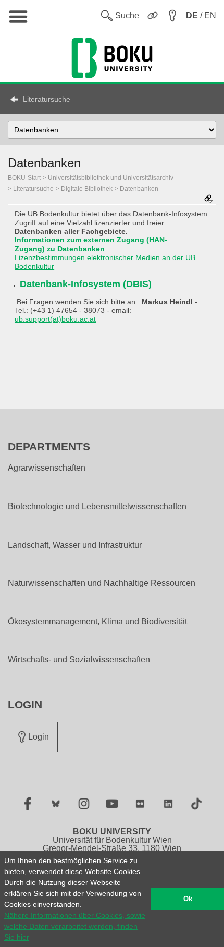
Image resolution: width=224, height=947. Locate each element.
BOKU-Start (24, 177)
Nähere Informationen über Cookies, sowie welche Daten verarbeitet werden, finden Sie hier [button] (74, 926)
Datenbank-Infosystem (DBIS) (86, 284)
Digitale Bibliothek (87, 188)
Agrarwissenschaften (46, 468)
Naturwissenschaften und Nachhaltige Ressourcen (101, 583)
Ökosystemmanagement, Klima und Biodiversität (97, 622)
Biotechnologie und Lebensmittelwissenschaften (97, 506)
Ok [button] (187, 899)
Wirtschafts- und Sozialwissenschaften (79, 660)
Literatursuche (46, 99)
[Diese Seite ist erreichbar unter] (208, 199)
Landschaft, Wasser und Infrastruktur (75, 545)
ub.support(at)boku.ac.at (55, 319)
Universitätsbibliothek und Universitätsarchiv (110, 177)
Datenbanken (139, 188)
